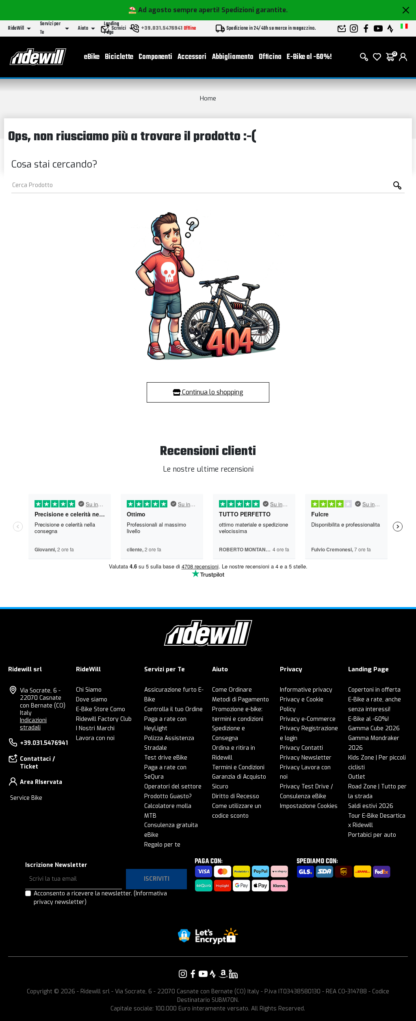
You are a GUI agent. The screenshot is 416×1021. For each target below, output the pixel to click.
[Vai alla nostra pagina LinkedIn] (233, 974)
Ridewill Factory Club (104, 719)
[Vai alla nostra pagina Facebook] (193, 974)
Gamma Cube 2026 (374, 728)
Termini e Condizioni (238, 767)
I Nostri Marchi (95, 728)
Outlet (356, 777)
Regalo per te (162, 845)
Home (208, 98)
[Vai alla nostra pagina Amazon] (223, 974)
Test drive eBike (165, 758)
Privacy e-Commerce (308, 719)
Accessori (192, 57)
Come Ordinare (232, 690)
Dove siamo (91, 699)
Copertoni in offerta (374, 690)
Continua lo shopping (211, 392)
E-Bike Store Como (100, 709)
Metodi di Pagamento (240, 699)
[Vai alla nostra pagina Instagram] (183, 974)
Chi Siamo (89, 690)
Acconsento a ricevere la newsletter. (100, 898)
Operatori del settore (173, 786)
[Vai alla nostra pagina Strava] (213, 974)
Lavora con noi (95, 738)
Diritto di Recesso (235, 796)
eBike (92, 57)
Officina (270, 57)
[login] (403, 57)
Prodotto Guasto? (168, 796)
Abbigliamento (233, 57)
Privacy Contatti (301, 748)
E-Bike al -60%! (309, 57)
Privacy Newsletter (306, 758)
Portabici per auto (372, 835)
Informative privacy (306, 690)
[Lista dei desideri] (377, 57)
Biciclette (119, 57)
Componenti (155, 57)
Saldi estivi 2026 (370, 806)
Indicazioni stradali (33, 723)
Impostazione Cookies (309, 806)
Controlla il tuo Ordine (173, 709)
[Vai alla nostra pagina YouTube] (203, 974)
